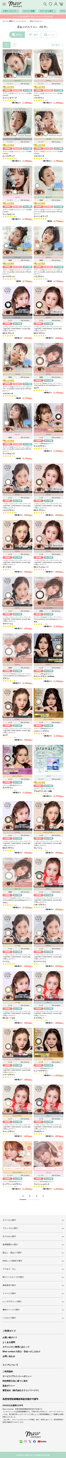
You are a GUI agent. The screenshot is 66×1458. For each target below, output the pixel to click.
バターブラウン (40, 905)
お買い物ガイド (10, 1337)
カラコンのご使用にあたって (16, 1347)
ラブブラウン (8, 788)
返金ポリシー (9, 1385)
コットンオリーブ (10, 98)
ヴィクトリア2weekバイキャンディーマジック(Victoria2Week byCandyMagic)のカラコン (48, 384)
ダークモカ (7, 567)
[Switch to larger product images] (15, 45)
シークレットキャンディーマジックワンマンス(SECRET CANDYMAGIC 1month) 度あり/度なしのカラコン (17, 328)
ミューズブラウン (41, 1071)
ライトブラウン (9, 1131)
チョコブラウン (40, 446)
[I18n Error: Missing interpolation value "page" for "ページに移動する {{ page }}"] (43, 1196)
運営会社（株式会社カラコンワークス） (21, 1390)
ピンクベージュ (40, 961)
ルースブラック (9, 156)
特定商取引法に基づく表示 (15, 1381)
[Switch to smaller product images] (7, 45)
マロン (5, 902)
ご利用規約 (8, 1371)
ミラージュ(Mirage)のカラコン (44, 443)
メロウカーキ (39, 156)
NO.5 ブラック (8, 333)
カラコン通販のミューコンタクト (15, 21)
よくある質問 (9, 1342)
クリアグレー (39, 1018)
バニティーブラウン (42, 731)
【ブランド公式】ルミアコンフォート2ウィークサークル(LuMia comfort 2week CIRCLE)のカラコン (48, 211)
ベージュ (6, 961)
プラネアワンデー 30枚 (43, 791)
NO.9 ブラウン (8, 848)
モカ (35, 622)
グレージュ (38, 848)
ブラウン (6, 678)
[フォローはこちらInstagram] (25, 1441)
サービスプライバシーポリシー (17, 1376)
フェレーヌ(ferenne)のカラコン (13, 1181)
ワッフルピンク (9, 214)
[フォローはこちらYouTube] (42, 1441)
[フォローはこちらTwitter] (30, 1441)
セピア (36, 388)
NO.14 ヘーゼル (9, 1018)
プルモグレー (39, 1131)
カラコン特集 (29, 11)
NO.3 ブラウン (39, 333)
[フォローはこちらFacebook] (34, 1441)
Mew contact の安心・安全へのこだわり (22, 1351)
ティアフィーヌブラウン (12, 1184)
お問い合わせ (9, 1356)
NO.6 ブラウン (39, 510)
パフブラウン (39, 98)
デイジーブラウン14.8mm (44, 676)
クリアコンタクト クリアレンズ (44, 789)
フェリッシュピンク (42, 1184)
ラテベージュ (8, 624)
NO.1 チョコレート (41, 567)
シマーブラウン (9, 1075)
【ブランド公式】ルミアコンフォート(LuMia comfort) (17, 94)
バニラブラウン (9, 510)
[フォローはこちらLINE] (21, 1441)
